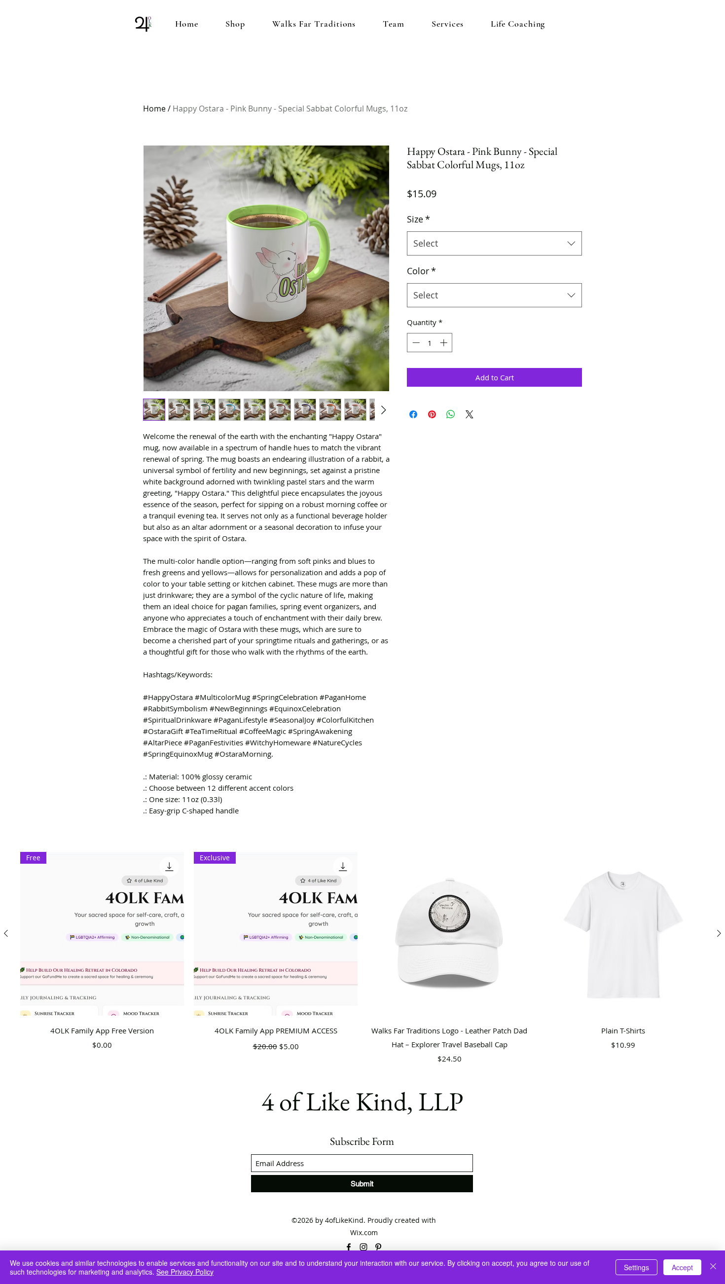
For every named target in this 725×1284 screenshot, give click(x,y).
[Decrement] (415, 342)
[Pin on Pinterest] (432, 414)
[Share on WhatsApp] (451, 414)
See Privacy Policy (185, 1272)
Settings (636, 1267)
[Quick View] (449, 934)
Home (154, 108)
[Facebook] (349, 1247)
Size (418, 219)
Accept (682, 1267)
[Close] (713, 1267)
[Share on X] (469, 414)
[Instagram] (363, 1247)
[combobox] (494, 243)
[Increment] (444, 342)
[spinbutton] (430, 342)
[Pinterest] (378, 1247)
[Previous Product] (6, 933)
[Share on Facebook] (413, 414)
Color (421, 271)
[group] (362, 959)
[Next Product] (719, 933)
